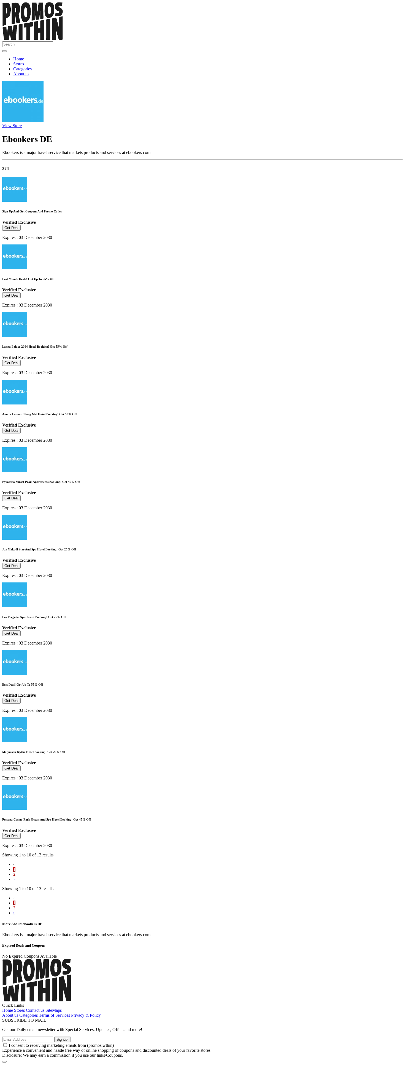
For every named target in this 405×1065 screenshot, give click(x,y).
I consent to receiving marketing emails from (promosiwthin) (61, 1045)
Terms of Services (54, 1015)
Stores (18, 64)
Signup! (62, 1039)
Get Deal (11, 228)
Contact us (35, 1010)
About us (21, 73)
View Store (12, 125)
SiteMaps (53, 1010)
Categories (22, 68)
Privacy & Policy (86, 1015)
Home (18, 59)
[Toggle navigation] (4, 51)
